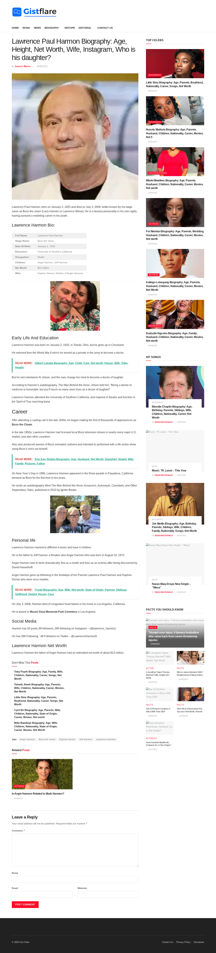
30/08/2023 (42, 66)
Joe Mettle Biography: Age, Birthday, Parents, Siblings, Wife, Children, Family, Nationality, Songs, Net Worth (174, 527)
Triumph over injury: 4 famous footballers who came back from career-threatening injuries (173, 636)
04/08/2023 (152, 682)
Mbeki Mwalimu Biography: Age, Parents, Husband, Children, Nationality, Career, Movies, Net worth (174, 184)
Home (15, 27)
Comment (18, 830)
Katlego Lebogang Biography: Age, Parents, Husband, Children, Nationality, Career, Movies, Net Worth (174, 286)
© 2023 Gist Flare (20, 942)
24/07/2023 (152, 749)
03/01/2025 (181, 535)
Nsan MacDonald (164, 422)
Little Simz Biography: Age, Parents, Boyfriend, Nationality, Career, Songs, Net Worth (38, 701)
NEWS (37, 27)
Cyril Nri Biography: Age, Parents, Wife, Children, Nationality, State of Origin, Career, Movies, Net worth (37, 714)
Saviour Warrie (22, 66)
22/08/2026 (152, 193)
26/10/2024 (181, 592)
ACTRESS (19, 786)
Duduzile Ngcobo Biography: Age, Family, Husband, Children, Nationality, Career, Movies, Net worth (174, 337)
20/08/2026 (152, 295)
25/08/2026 (152, 142)
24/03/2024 (155, 644)
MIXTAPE (70, 27)
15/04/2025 (181, 422)
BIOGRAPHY (52, 27)
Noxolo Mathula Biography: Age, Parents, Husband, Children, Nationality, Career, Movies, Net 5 (174, 133)
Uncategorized (158, 173)
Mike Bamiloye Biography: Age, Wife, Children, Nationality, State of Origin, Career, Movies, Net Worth (36, 726)
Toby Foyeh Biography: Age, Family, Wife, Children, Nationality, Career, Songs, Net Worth (38, 675)
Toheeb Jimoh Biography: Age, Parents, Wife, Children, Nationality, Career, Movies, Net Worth (39, 688)
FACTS (153, 627)
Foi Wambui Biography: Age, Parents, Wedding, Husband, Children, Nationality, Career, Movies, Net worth (175, 235)
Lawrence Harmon (106, 739)
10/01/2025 (181, 475)
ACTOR (150, 668)
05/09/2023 (18, 798)
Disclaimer (199, 942)
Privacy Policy (183, 942)
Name (15, 873)
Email (15, 888)
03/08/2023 (183, 679)
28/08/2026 (152, 91)
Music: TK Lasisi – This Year (169, 470)
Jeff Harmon (85, 739)
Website (82, 888)
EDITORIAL (85, 27)
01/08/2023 (183, 716)
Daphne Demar (67, 739)
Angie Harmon (27, 739)
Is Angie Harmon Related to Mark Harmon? (38, 793)
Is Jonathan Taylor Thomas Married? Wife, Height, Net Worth (158, 675)
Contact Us (105, 27)
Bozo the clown (47, 739)
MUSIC (26, 27)
